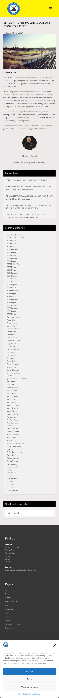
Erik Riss (10, 376)
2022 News (11, 279)
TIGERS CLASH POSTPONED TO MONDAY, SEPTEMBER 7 (27, 180)
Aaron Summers (13, 317)
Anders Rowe (12, 323)
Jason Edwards (12, 396)
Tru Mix (10, 481)
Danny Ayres (12, 352)
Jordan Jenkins (12, 408)
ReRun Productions (14, 452)
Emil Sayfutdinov (13, 373)
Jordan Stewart (12, 411)
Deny (29, 679)
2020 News (11, 267)
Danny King (11, 355)
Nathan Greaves (13, 434)
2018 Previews (12, 249)
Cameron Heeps (13, 329)
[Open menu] (50, 8)
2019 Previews (12, 258)
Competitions (12, 337)
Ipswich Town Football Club (17, 379)
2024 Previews (12, 299)
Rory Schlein (12, 464)
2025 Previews (12, 308)
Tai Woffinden (12, 470)
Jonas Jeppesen (13, 405)
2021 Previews (12, 273)
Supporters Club (13, 467)
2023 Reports (12, 293)
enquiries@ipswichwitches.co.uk (23, 570)
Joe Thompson (12, 402)
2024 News (11, 296)
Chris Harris (11, 331)
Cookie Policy (23, 694)
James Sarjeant (12, 387)
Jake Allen (10, 384)
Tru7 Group (11, 487)
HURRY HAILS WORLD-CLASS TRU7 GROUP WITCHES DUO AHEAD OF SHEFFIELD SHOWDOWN (28, 188)
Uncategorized (12, 490)
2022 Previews (12, 282)
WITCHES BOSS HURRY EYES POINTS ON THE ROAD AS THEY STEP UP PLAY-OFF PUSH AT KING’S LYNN (29, 206)
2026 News (11, 314)
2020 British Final (13, 264)
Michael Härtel (12, 428)
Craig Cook (11, 346)
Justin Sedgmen (13, 414)
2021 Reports (12, 276)
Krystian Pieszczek (14, 420)
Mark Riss (10, 426)
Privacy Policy (34, 694)
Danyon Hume (12, 358)
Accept (29, 671)
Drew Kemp (11, 367)
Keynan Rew (11, 417)
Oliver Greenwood (14, 446)
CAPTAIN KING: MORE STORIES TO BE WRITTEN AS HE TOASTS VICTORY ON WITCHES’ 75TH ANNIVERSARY (26, 216)
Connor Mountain (13, 340)
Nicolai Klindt (12, 440)
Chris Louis (11, 334)
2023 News (11, 287)
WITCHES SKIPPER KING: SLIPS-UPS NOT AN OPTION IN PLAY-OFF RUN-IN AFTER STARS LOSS (29, 197)
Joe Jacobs (11, 399)
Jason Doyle (11, 393)
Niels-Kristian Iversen (15, 443)
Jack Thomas (11, 381)
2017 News (11, 243)
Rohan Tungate (12, 461)
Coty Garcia (11, 343)
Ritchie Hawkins (13, 458)
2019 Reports (12, 261)
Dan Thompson (13, 349)
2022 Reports (12, 284)
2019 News (11, 255)
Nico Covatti (11, 437)
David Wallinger (13, 364)
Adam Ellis (11, 320)
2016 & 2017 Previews (16, 235)
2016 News (11, 240)
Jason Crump (12, 390)
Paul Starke (11, 449)
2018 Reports (12, 252)
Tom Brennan (12, 472)
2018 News (11, 246)
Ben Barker (11, 326)
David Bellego (12, 361)
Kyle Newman (12, 423)
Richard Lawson (13, 455)
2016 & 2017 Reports (15, 237)
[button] (54, 645)
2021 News (11, 270)
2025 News (11, 305)
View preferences (29, 687)
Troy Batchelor (12, 478)
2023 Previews (12, 290)
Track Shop (11, 476)
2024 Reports (12, 302)
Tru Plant (10, 484)
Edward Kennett (13, 370)
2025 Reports (12, 311)
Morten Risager (13, 431)
